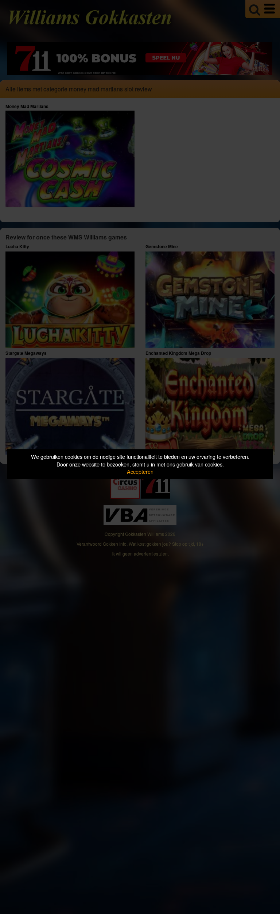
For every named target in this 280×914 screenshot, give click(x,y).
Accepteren (140, 471)
